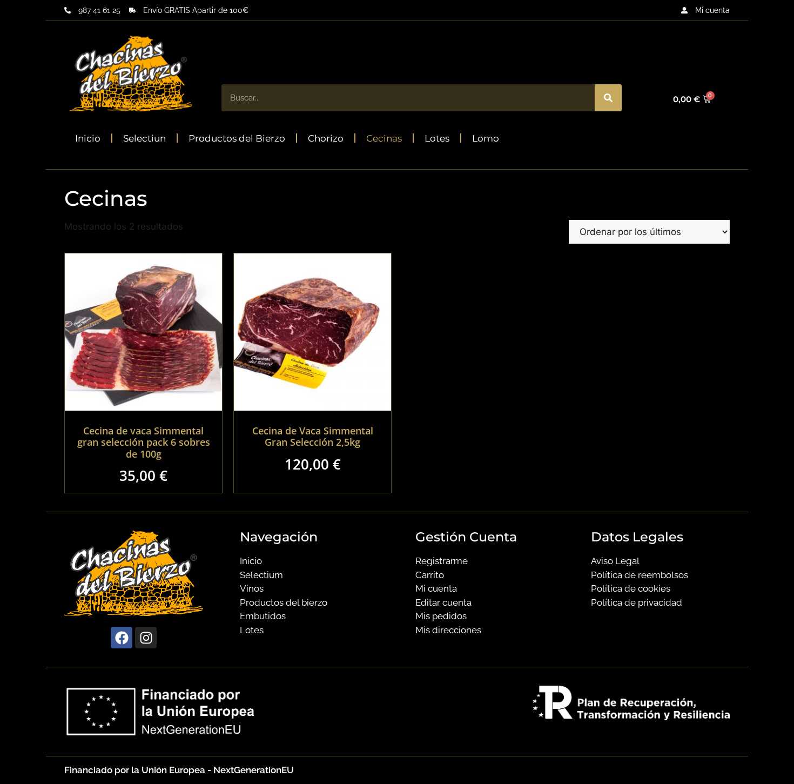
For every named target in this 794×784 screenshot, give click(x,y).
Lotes (437, 138)
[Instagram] (146, 637)
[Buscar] (608, 97)
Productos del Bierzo (237, 138)
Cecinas (384, 138)
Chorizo (326, 138)
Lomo (485, 138)
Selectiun (144, 138)
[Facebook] (121, 637)
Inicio (87, 138)
